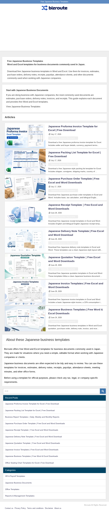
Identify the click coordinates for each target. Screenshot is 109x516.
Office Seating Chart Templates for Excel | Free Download (29, 463)
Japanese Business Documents (63, 138)
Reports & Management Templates (19, 496)
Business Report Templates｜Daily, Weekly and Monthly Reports (32, 417)
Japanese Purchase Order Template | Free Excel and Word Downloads (35, 423)
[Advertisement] (54, 32)
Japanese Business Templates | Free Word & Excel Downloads (31, 456)
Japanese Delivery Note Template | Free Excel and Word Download (33, 437)
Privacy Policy (20, 508)
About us (57, 508)
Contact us (9, 508)
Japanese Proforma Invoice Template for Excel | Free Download (32, 404)
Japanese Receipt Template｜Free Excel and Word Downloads (31, 430)
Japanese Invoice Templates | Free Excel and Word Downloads (31, 450)
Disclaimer (49, 508)
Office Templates (12, 489)
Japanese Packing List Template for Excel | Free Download (30, 410)
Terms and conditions (35, 508)
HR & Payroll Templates (15, 476)
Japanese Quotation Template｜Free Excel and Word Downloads (32, 443)
